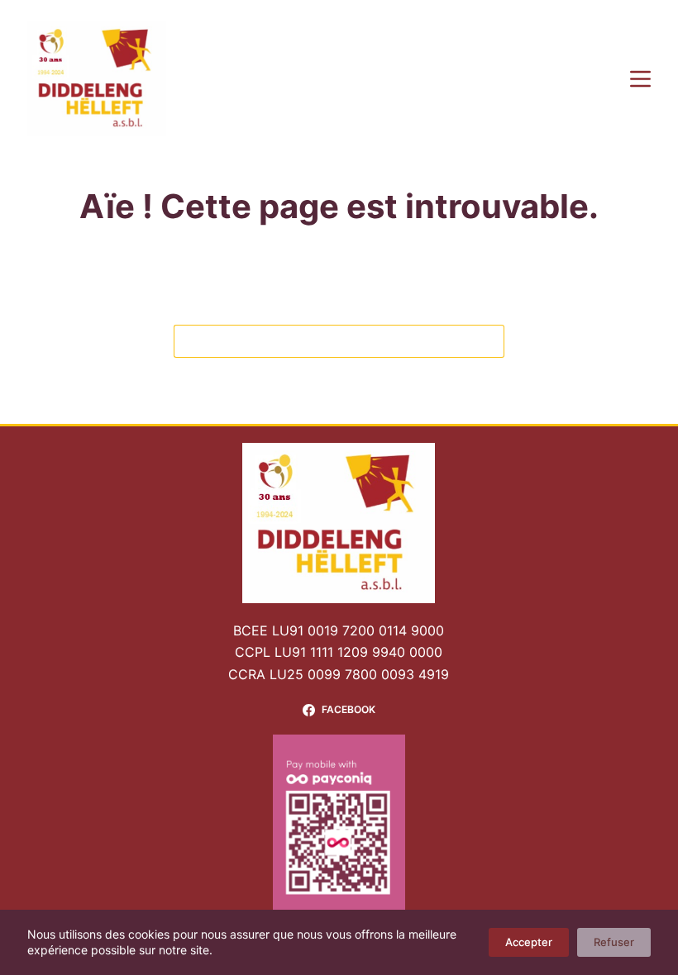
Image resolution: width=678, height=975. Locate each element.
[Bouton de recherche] (487, 341)
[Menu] (640, 79)
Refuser (614, 942)
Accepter (528, 942)
